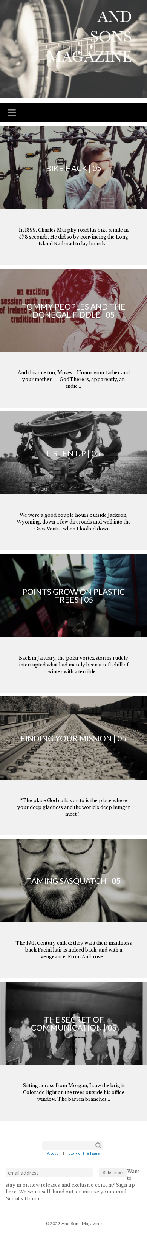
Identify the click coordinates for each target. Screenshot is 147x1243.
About (52, 1153)
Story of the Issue (84, 1153)
